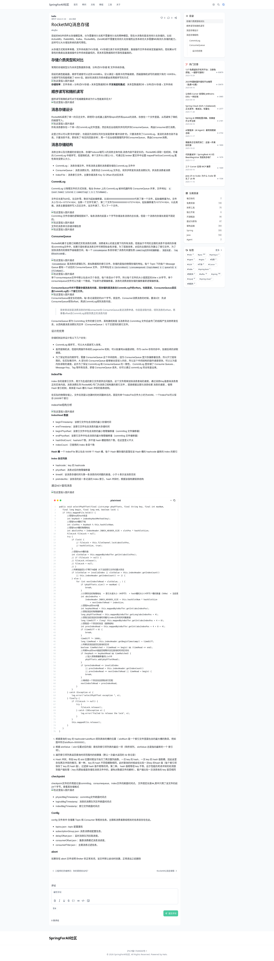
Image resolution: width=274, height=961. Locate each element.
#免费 (213, 259)
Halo (165, 954)
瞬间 (84, 4)
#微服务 (191, 283)
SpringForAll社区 (122, 954)
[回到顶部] (264, 951)
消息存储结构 (192, 35)
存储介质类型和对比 (195, 21)
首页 (76, 4)
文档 (93, 4)
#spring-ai (214, 254)
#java (201, 254)
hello (53, 16)
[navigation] (70, 870)
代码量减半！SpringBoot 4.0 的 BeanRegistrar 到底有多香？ (200, 156)
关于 (118, 4)
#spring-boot (204, 269)
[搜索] (218, 4)
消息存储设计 (192, 30)
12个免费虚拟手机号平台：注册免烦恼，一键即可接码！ (201, 71)
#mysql (191, 279)
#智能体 (191, 274)
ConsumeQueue (197, 45)
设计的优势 (197, 50)
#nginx (202, 259)
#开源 (201, 264)
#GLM (190, 264)
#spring (215, 274)
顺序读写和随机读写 (195, 25)
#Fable (190, 269)
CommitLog (194, 40)
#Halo (190, 254)
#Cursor (212, 264)
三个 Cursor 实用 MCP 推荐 (198, 166)
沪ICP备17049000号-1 (137, 951)
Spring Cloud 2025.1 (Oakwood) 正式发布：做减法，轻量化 (200, 107)
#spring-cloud (206, 279)
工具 (110, 4)
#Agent (191, 259)
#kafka (54, 30)
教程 (101, 4)
